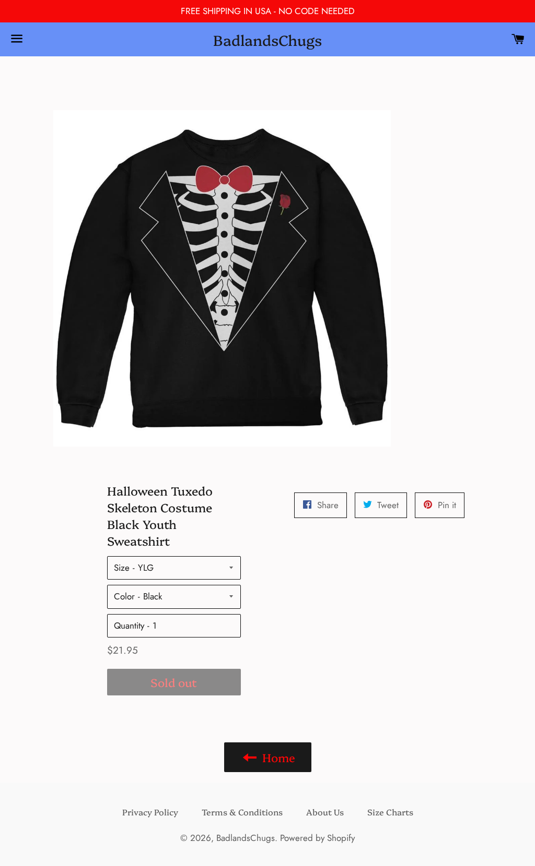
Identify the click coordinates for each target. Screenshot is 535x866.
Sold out (173, 682)
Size (122, 567)
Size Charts (390, 811)
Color (124, 596)
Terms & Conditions (242, 811)
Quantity (129, 625)
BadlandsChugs (267, 39)
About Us (325, 811)
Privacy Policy (150, 811)
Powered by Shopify (317, 838)
